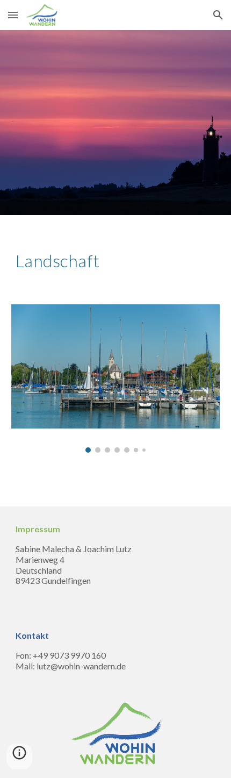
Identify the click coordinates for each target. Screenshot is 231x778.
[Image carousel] (115, 378)
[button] (13, 15)
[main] (115, 261)
